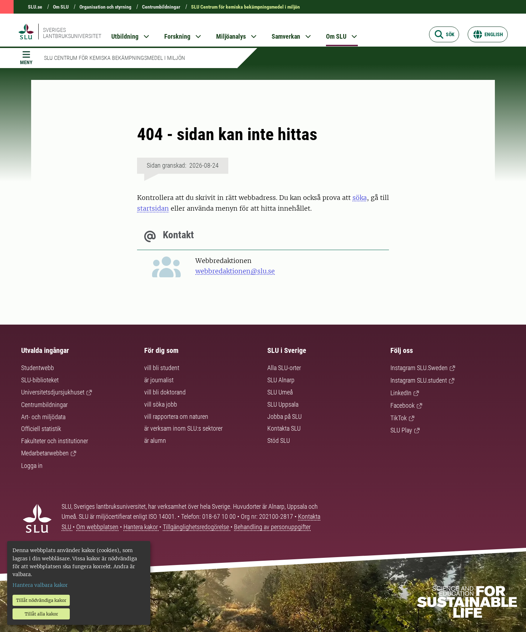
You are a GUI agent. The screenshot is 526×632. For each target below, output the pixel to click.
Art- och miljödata (43, 417)
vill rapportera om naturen (176, 416)
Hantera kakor (141, 527)
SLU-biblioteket (40, 380)
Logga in (32, 465)
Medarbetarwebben (45, 453)
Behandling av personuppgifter (272, 527)
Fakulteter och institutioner (54, 441)
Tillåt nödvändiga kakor (41, 600)
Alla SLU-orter (284, 368)
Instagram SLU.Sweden (419, 368)
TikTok (398, 418)
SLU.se (35, 7)
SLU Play (401, 430)
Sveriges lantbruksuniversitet (72, 33)
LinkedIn (400, 393)
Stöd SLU (278, 440)
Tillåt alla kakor (41, 614)
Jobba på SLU (284, 416)
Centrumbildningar (161, 7)
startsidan (153, 208)
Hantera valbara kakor (40, 585)
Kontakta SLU (284, 428)
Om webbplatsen (97, 527)
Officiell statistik (41, 428)
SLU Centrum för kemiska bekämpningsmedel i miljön (245, 7)
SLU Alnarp (280, 380)
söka (359, 197)
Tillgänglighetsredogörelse (196, 527)
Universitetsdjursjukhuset (52, 392)
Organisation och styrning (105, 7)
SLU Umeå (280, 392)
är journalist (159, 380)
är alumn (155, 440)
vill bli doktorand (165, 392)
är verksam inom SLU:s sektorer (183, 428)
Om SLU (61, 7)
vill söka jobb (160, 404)
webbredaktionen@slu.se (235, 271)
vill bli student (161, 368)
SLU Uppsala (282, 404)
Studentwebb (37, 368)
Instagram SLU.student (418, 380)
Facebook (402, 405)
